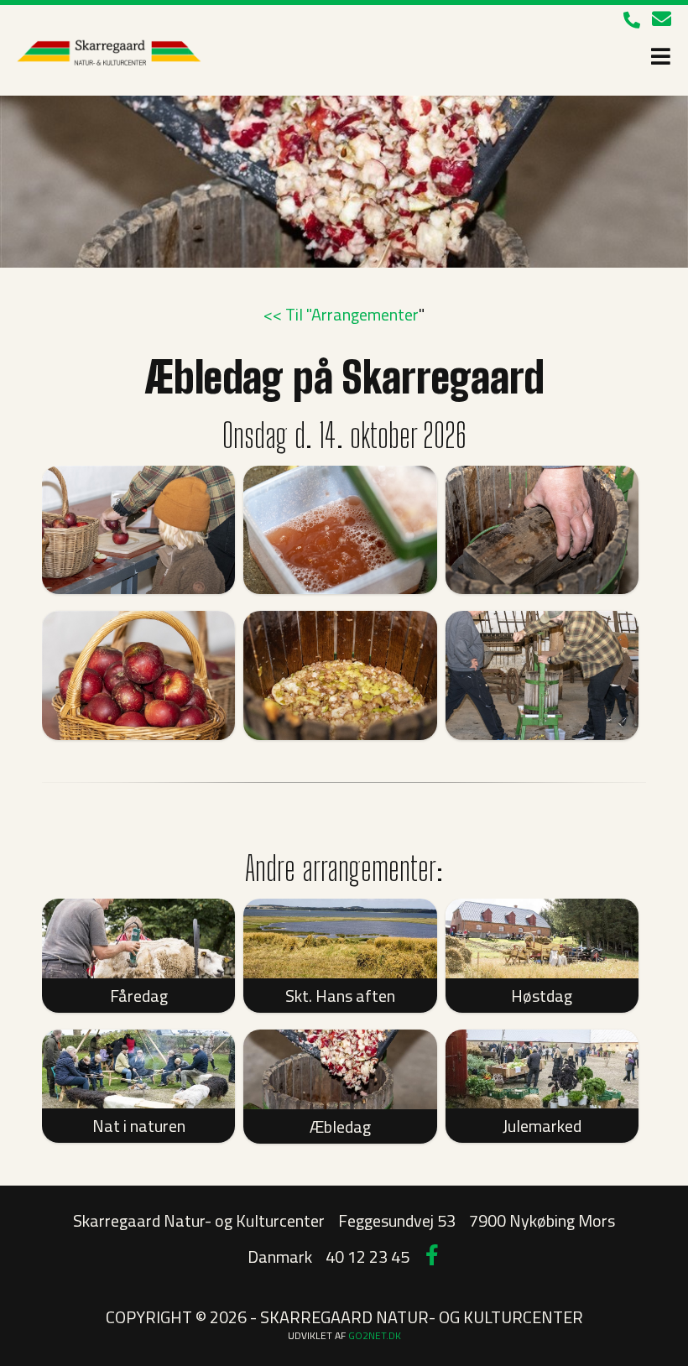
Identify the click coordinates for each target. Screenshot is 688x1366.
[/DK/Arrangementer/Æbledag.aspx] (339, 1069)
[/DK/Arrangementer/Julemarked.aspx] (542, 1069)
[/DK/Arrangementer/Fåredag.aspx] (138, 938)
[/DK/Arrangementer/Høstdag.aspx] (542, 938)
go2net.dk (374, 1335)
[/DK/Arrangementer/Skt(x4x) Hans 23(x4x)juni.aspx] (339, 938)
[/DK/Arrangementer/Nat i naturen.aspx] (138, 1069)
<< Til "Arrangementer (341, 314)
